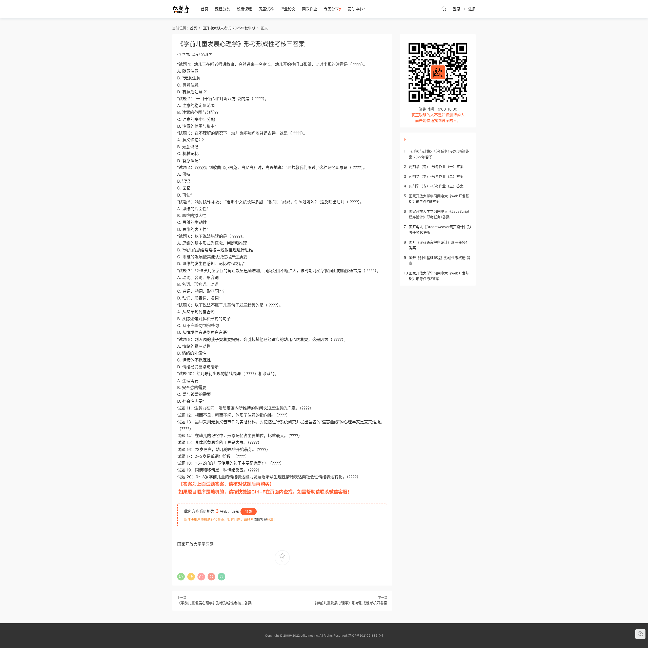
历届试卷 (266, 9)
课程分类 (222, 9)
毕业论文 (287, 9)
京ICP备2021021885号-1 (365, 635)
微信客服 (338, 491)
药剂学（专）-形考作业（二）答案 (436, 176)
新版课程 (244, 9)
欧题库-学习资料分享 (181, 9)
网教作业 (309, 9)
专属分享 (331, 9)
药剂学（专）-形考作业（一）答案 (436, 166)
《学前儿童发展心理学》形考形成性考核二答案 (214, 603)
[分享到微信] (181, 576)
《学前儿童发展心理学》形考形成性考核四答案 (350, 603)
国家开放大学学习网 (195, 544)
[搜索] (443, 8)
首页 (204, 9)
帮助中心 (355, 9)
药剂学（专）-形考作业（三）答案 (436, 186)
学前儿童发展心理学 (197, 54)
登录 (248, 511)
